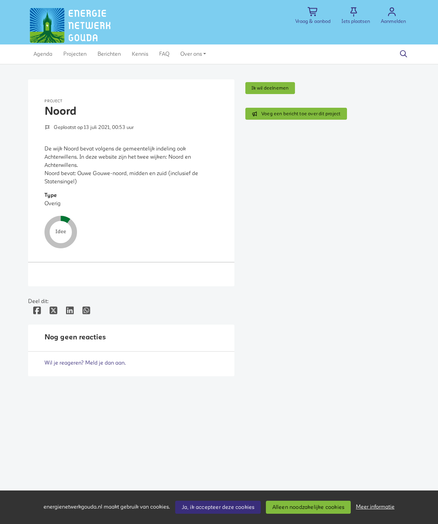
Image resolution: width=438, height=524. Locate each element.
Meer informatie (375, 506)
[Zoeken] (403, 54)
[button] (43, 54)
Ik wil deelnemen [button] (270, 88)
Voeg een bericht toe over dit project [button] (300, 114)
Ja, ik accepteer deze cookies (218, 507)
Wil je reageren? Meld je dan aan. (85, 362)
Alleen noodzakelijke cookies (308, 507)
